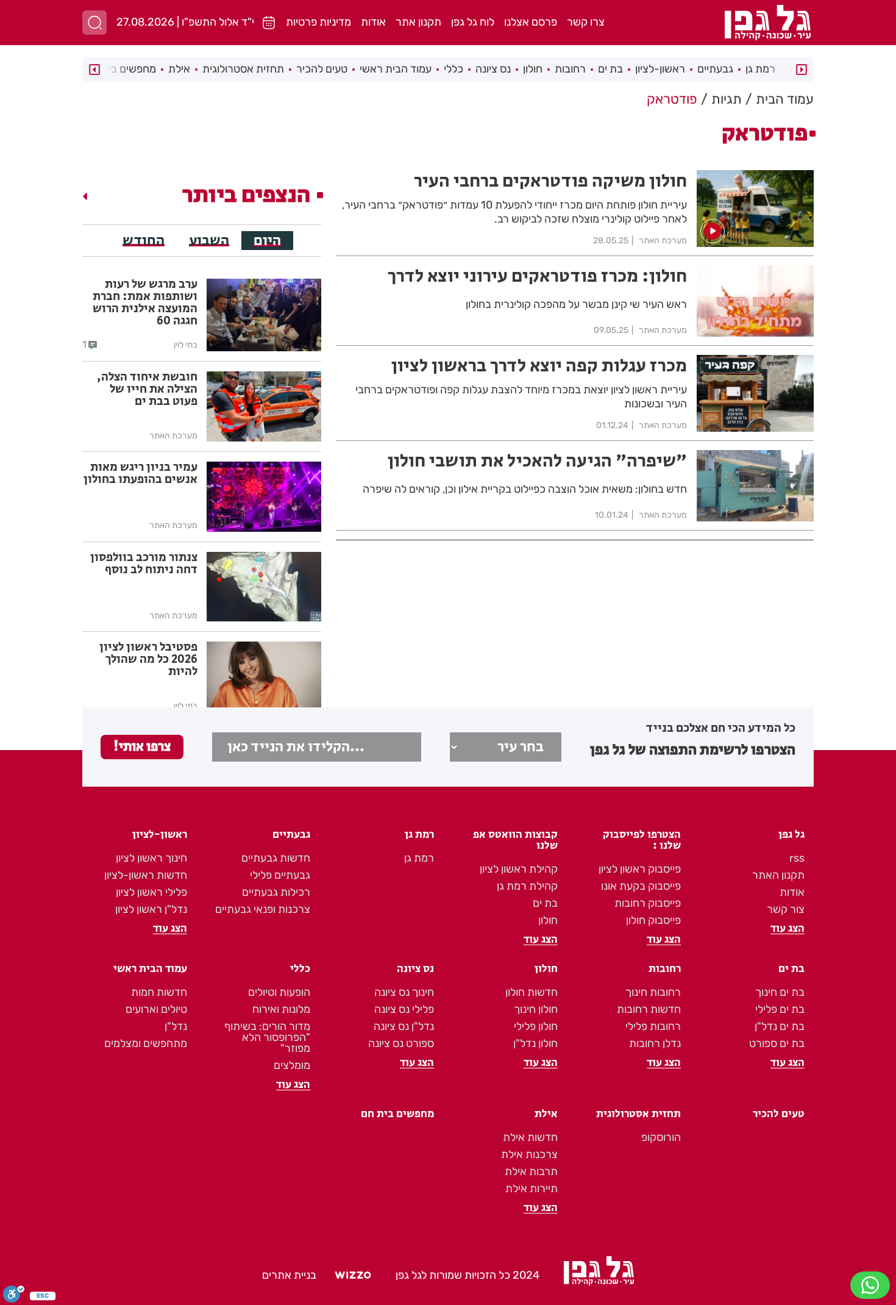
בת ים (610, 69)
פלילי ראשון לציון (151, 892)
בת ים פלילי (780, 1009)
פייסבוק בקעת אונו (641, 886)
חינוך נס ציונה (404, 992)
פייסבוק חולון (653, 920)
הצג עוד (787, 929)
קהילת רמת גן (527, 886)
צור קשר (786, 909)
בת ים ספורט (777, 1043)
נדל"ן (176, 1026)
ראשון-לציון (660, 69)
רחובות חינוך (653, 992)
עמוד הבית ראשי (396, 69)
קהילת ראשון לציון (519, 869)
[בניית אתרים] (353, 1275)
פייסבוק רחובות (647, 903)
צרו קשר (586, 22)
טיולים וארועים (156, 1009)
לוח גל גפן (472, 22)
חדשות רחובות (649, 1009)
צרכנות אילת (529, 1154)
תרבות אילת (531, 1171)
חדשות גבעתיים (275, 858)
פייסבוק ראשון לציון (640, 869)
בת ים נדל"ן (780, 1026)
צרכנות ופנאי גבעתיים (262, 909)
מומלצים (292, 1065)
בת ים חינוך (780, 992)
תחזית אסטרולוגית (243, 69)
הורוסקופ (661, 1137)
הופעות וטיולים (279, 992)
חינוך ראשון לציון (151, 858)
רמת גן (760, 69)
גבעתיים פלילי (280, 875)
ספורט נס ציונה (401, 1043)
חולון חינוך (536, 1009)
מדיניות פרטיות (318, 22)
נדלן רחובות (655, 1043)
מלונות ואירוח (281, 1009)
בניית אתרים (289, 1275)
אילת (179, 69)
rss (797, 858)
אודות (373, 22)
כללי (453, 69)
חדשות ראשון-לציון (145, 875)
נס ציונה (493, 69)
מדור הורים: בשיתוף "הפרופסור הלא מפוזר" (267, 1037)
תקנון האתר (778, 875)
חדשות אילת (530, 1137)
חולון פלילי (536, 1026)
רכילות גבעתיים (276, 892)
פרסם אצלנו (530, 22)
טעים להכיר (321, 69)
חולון (532, 69)
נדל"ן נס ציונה (404, 1026)
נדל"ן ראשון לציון (151, 909)
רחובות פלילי (653, 1026)
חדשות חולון (531, 992)
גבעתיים (715, 69)
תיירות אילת (531, 1188)
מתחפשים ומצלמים (145, 1043)
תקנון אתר (418, 22)
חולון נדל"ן (535, 1043)
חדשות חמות (159, 992)
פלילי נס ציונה (404, 1009)
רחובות (570, 69)
